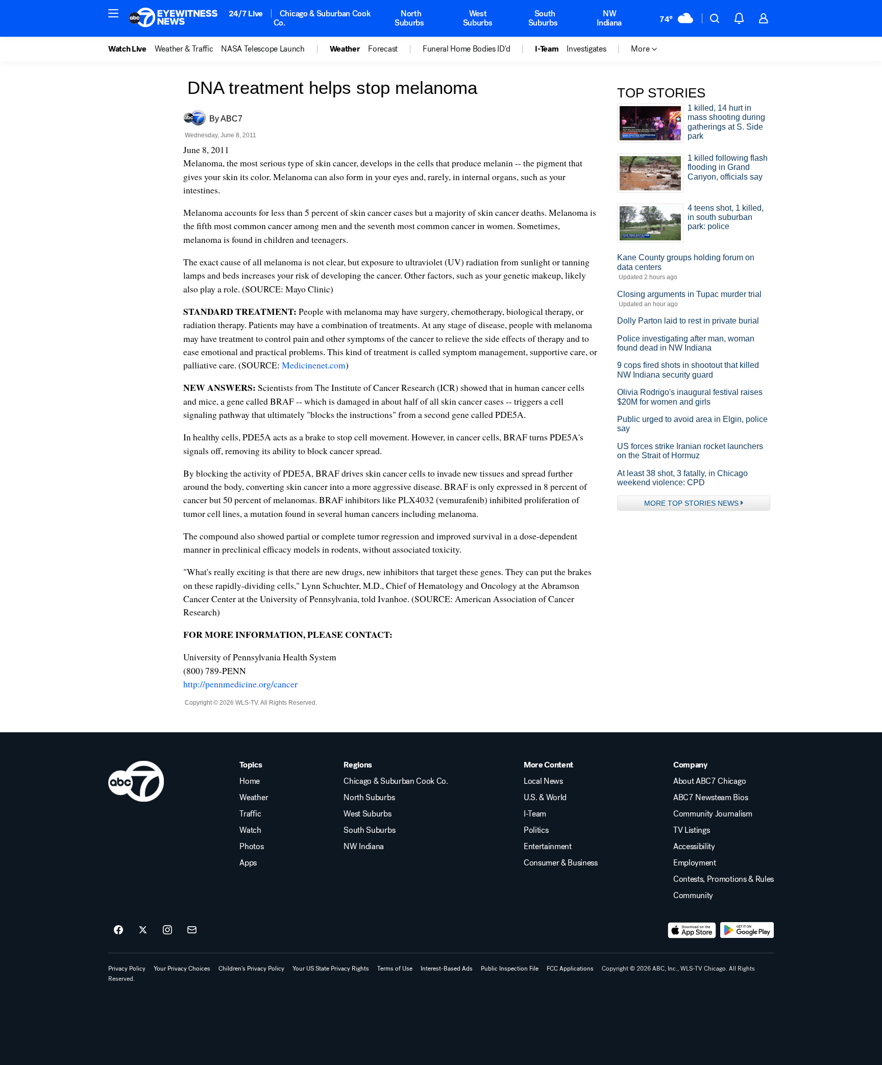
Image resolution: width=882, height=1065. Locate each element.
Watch (250, 830)
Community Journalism (712, 814)
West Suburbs (478, 18)
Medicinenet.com (314, 365)
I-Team (535, 814)
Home (249, 781)
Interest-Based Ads (447, 968)
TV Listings (691, 830)
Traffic (250, 814)
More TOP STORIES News (691, 503)
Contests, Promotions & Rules (723, 879)
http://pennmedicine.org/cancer (240, 684)
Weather (253, 798)
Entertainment (548, 847)
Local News (543, 781)
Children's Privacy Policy (251, 968)
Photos (251, 847)
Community (693, 895)
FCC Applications (570, 968)
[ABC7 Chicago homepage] (173, 18)
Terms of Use (394, 968)
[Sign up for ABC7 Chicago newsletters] (192, 930)
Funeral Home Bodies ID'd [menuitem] (466, 49)
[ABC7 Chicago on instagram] (167, 930)
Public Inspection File (509, 968)
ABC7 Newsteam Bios (710, 798)
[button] (113, 13)
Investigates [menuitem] (586, 49)
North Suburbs (409, 18)
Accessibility (694, 847)
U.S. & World (545, 798)
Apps (248, 863)
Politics (536, 830)
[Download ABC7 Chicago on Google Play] (747, 930)
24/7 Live (246, 13)
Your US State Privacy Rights (330, 968)
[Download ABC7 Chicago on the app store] (692, 930)
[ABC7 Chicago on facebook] (118, 930)
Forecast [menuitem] (382, 49)
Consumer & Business (561, 863)
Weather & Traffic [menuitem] (184, 49)
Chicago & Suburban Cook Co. (322, 18)
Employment (694, 863)
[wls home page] (136, 781)
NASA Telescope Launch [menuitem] (262, 49)
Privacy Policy (126, 968)
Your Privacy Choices (182, 968)
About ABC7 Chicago (709, 781)
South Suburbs (543, 18)
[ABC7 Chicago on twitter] (143, 930)
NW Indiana (609, 18)
